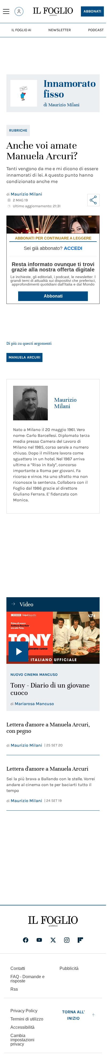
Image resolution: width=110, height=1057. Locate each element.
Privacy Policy (23, 1011)
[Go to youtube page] (39, 940)
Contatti (17, 968)
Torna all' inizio (73, 1015)
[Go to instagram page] (66, 940)
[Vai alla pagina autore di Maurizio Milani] (30, 403)
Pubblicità (69, 968)
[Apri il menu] (6, 11)
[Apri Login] (18, 11)
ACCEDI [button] (73, 248)
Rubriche (18, 130)
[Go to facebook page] (25, 940)
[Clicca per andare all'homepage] (53, 921)
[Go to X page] (53, 940)
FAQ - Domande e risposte (27, 978)
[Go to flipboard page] (80, 940)
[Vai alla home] (53, 11)
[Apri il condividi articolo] (93, 200)
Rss (14, 989)
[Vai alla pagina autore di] (23, 93)
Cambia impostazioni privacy (22, 1040)
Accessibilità (22, 1027)
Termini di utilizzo (26, 1019)
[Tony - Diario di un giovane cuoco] (53, 638)
